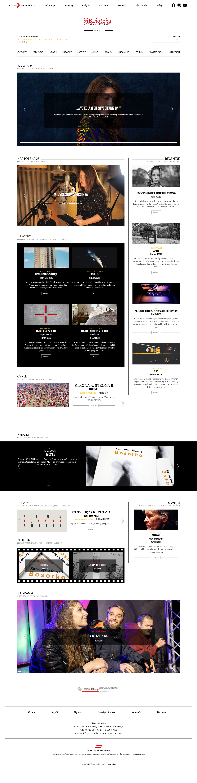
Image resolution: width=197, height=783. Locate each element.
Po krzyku (156, 535)
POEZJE (50, 448)
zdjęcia (139, 52)
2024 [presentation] (30, 39)
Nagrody (136, 712)
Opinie (78, 712)
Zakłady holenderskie (98, 565)
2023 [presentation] (35, 39)
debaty (82, 52)
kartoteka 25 (156, 52)
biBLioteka (142, 5)
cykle (95, 52)
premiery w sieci (46, 328)
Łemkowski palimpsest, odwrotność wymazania (156, 193)
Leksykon (175, 52)
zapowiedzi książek (46, 272)
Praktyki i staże (106, 712)
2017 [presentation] (67, 39)
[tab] (20, 39)
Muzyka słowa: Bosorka (71, 194)
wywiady (22, 52)
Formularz (163, 712)
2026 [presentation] (19, 39)
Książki (86, 5)
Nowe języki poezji (91, 512)
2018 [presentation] (61, 39)
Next (172, 109)
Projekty (122, 5)
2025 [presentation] (25, 39)
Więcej (46, 293)
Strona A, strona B (94, 385)
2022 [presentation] (40, 39)
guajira (156, 250)
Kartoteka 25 (28, 158)
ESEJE (156, 191)
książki (53, 52)
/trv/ (156, 371)
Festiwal (104, 5)
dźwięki (109, 52)
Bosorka (50, 455)
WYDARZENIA (156, 533)
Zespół (54, 712)
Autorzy (68, 5)
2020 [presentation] (51, 39)
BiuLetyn (50, 5)
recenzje (38, 52)
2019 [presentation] (56, 39)
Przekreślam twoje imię (46, 331)
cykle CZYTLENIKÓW (88, 393)
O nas (31, 712)
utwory (67, 52)
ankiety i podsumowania (84, 519)
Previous (25, 109)
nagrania (124, 52)
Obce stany (93, 389)
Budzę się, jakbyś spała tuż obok (94, 331)
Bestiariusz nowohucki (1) (46, 274)
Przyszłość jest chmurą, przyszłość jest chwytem (156, 311)
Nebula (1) (94, 274)
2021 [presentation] (46, 39)
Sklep (159, 5)
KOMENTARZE (156, 248)
